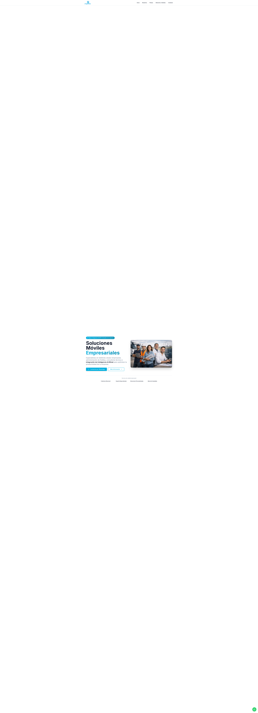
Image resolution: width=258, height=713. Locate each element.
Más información (115, 369)
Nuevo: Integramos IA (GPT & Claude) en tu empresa (101, 337)
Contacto (170, 2)
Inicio (138, 2)
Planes (151, 2)
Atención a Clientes (160, 2)
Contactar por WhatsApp (97, 369)
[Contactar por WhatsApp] (254, 709)
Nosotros (144, 2)
